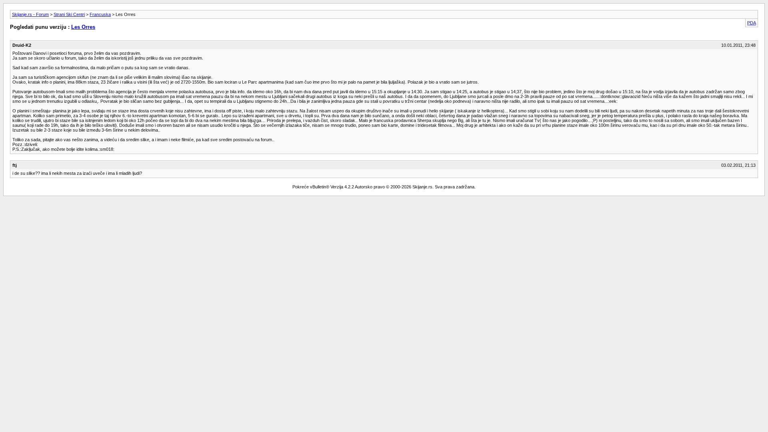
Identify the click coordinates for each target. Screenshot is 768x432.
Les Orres (83, 27)
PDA (751, 22)
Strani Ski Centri (69, 14)
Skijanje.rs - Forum (30, 14)
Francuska (100, 14)
